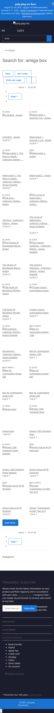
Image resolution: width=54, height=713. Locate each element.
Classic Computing (28, 10)
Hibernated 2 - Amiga (40, 175)
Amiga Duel (8, 431)
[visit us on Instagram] (4, 689)
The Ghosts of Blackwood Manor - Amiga (12, 268)
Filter (8, 73)
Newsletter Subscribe (42, 608)
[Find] (49, 38)
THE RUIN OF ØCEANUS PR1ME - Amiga (11, 312)
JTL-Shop (32, 705)
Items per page (13, 80)
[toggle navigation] (6, 23)
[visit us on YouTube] (4, 685)
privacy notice (25, 594)
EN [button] (3, 30)
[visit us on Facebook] (4, 678)
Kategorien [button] (8, 557)
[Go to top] (1, 711)
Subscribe (29, 608)
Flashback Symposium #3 (32, 13)
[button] (10, 31)
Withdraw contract (14, 673)
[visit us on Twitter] (4, 682)
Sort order (22, 73)
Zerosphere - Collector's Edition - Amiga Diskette (12, 354)
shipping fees (35, 694)
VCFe (25, 7)
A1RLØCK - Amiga (11, 137)
